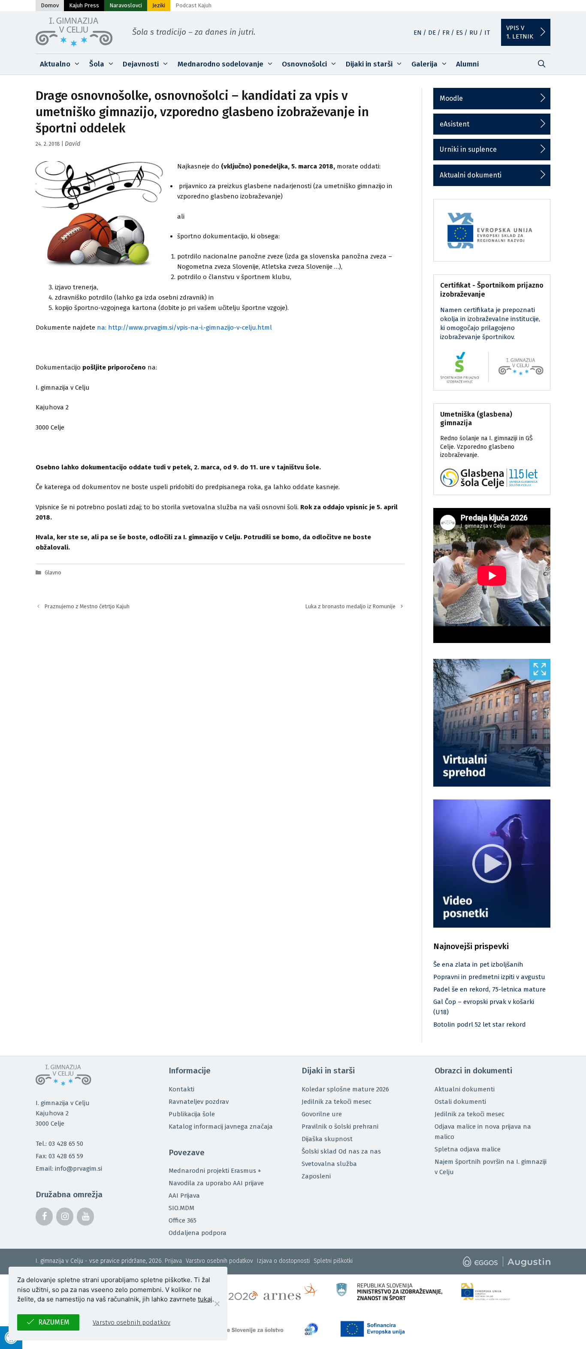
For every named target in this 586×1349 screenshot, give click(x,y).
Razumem (53, 1322)
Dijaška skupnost (327, 1139)
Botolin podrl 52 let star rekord (479, 1024)
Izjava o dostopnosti (283, 1261)
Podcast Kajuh (193, 5)
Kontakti (181, 1089)
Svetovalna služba (329, 1164)
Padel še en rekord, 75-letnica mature (489, 989)
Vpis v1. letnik (519, 32)
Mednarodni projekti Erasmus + (215, 1171)
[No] (216, 1303)
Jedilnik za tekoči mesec (337, 1102)
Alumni (467, 64)
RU (473, 32)
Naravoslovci (125, 5)
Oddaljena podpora (198, 1233)
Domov (50, 5)
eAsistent (454, 124)
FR (446, 32)
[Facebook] (44, 1217)
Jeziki (158, 5)
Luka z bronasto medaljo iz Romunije (350, 606)
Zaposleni (316, 1176)
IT (487, 32)
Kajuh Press (84, 5)
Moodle (451, 98)
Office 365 (182, 1220)
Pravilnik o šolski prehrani (340, 1126)
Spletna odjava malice (468, 1149)
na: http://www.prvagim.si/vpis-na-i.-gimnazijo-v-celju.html (184, 327)
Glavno (53, 572)
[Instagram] (64, 1217)
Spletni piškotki (333, 1261)
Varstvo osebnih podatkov (219, 1261)
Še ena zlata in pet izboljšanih (478, 964)
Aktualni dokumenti (470, 175)
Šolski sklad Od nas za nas (341, 1151)
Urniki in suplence (468, 149)
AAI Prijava (184, 1195)
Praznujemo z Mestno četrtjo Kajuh (87, 606)
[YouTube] (85, 1217)
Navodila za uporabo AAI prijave (216, 1183)
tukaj (205, 1299)
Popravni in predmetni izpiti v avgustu (489, 977)
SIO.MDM (181, 1208)
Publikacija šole (192, 1114)
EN (418, 32)
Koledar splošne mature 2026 (345, 1089)
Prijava (173, 1261)
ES (459, 32)
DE (432, 32)
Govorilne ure (322, 1114)
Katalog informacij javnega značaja (221, 1126)
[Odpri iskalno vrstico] (541, 64)
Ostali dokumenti (460, 1102)
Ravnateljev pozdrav (199, 1102)
